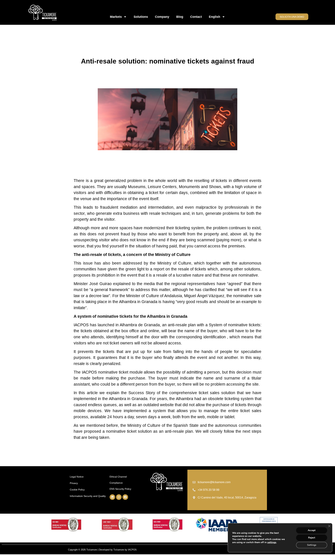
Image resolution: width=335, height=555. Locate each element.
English (214, 16)
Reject (311, 537)
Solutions (141, 16)
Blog (179, 16)
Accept (311, 530)
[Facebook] (125, 497)
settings (271, 542)
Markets (116, 16)
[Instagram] (119, 497)
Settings (311, 545)
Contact (196, 16)
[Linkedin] (112, 497)
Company (162, 16)
